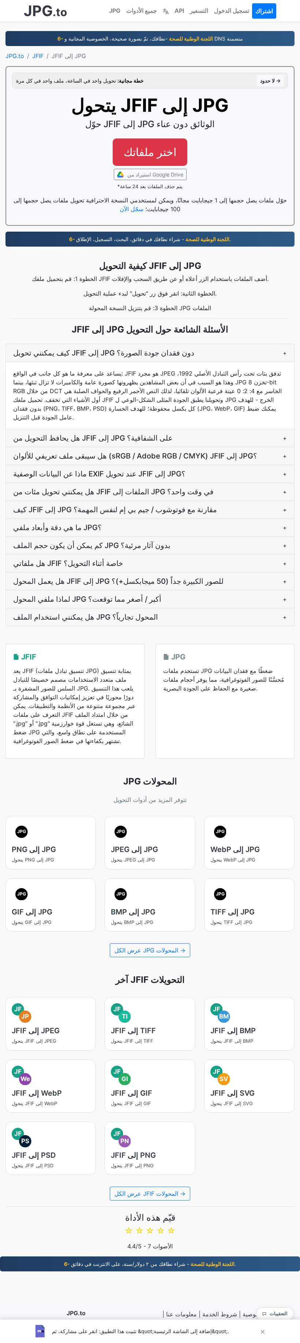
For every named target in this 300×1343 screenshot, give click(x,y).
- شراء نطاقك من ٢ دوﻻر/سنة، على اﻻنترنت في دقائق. (150, 1264)
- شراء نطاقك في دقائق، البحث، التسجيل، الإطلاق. (150, 239)
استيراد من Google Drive (154, 174)
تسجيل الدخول (231, 10)
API (179, 10)
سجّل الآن (131, 209)
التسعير (199, 10)
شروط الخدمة (219, 1314)
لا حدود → (270, 80)
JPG (114, 10)
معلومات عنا (181, 1314)
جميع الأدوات (141, 10)
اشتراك (264, 11)
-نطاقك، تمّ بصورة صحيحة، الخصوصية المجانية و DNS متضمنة (150, 38)
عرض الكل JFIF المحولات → (150, 1193)
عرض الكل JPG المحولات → (150, 950)
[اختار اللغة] (166, 10)
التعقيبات (279, 1313)
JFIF (38, 56)
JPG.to (14, 56)
